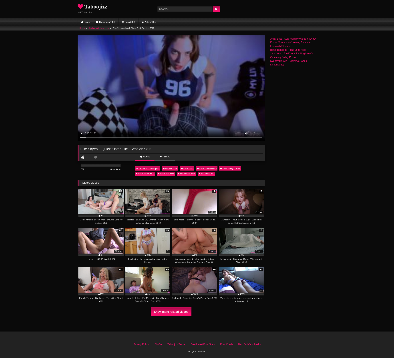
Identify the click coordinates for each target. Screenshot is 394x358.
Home (87, 22)
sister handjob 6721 (231, 168)
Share (166, 156)
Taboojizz (95, 7)
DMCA (158, 344)
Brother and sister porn (98, 28)
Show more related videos (171, 311)
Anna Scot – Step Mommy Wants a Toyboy (293, 38)
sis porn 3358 (171, 168)
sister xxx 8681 (167, 174)
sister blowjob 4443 (208, 168)
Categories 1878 (107, 22)
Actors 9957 (150, 22)
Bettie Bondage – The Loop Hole (288, 50)
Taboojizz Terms (176, 344)
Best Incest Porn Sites (203, 344)
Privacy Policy (141, 344)
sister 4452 (188, 168)
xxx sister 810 (207, 174)
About (146, 156)
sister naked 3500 (146, 174)
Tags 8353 (130, 22)
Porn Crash (226, 344)
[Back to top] (384, 349)
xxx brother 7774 (187, 174)
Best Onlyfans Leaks (249, 344)
